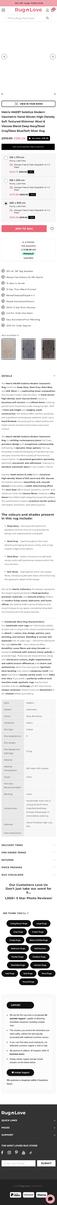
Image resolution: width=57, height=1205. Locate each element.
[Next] (52, 56)
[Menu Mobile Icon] (3, 10)
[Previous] (4, 56)
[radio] (9, 349)
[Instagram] (9, 1152)
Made (34, 1186)
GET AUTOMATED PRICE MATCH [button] (28, 147)
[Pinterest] (16, 1152)
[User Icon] (47, 10)
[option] (28, 57)
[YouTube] (23, 1152)
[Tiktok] (30, 1152)
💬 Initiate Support (20, 1072)
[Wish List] (51, 228)
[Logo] (28, 10)
